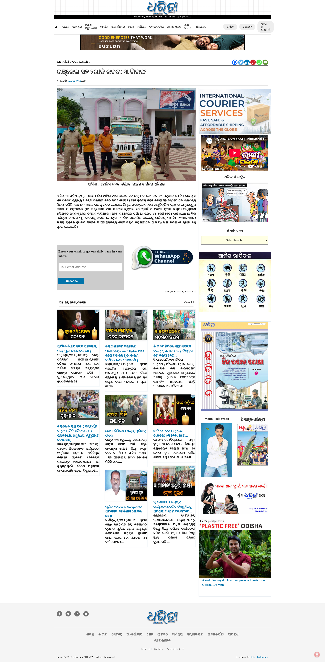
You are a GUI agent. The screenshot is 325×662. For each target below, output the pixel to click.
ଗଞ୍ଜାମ (84, 61)
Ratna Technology (259, 657)
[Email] (265, 62)
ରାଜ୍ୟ (65, 26)
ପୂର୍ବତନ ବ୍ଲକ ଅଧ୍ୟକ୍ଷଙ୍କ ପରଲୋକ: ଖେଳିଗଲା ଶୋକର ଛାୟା (123, 511)
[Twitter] (241, 62)
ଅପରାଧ (233, 634)
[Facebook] (234, 62)
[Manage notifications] (317, 654)
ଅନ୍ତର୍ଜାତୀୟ (118, 26)
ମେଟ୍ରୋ (77, 26)
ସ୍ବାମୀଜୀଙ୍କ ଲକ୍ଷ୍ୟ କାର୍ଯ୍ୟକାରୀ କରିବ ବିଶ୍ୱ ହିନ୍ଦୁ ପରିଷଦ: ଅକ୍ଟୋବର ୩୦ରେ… (172, 506)
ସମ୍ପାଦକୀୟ (156, 26)
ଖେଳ (131, 26)
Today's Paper (175, 17)
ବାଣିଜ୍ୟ (141, 26)
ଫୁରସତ (162, 634)
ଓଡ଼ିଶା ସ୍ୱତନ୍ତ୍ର (91, 27)
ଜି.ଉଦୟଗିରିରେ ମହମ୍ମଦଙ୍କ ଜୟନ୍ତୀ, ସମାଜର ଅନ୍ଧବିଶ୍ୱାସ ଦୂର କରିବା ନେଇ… (173, 350)
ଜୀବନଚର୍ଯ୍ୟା (216, 634)
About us (145, 649)
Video (230, 26)
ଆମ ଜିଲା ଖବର (67, 61)
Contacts (158, 649)
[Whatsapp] (259, 62)
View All (189, 302)
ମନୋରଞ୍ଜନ (174, 26)
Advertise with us (175, 649)
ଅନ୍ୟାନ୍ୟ (201, 26)
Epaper (247, 26)
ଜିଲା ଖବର (187, 27)
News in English (265, 26)
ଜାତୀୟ (104, 26)
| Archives (186, 17)
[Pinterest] (253, 62)
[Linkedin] (247, 62)
